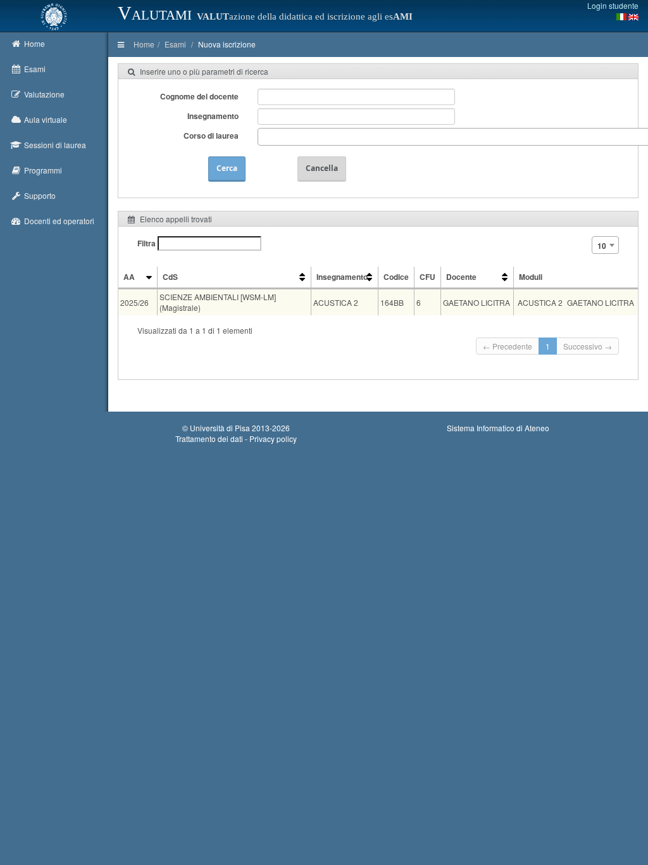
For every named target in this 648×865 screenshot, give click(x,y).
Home (144, 44)
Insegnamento (213, 116)
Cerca (226, 168)
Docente (461, 276)
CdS (170, 276)
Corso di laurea (211, 135)
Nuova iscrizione (227, 44)
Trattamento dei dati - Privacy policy (236, 438)
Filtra (147, 243)
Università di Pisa (220, 427)
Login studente (613, 5)
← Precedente (507, 346)
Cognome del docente (199, 96)
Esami (175, 44)
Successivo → (587, 346)
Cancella (322, 168)
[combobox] (605, 245)
